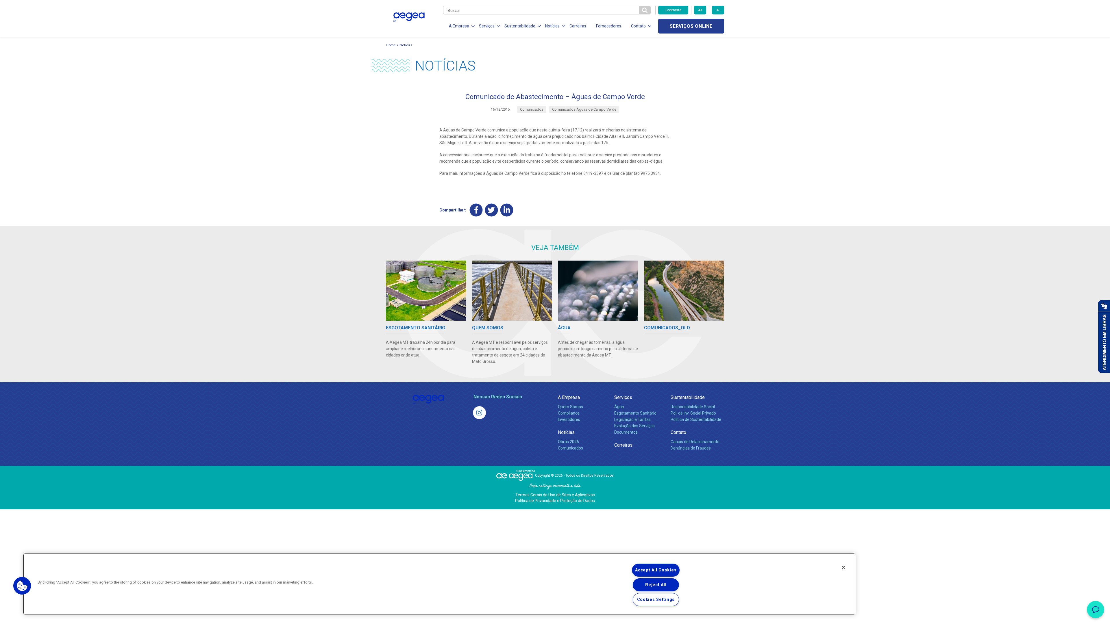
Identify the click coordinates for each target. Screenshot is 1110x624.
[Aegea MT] (479, 412)
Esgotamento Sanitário (635, 413)
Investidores (569, 419)
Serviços (623, 397)
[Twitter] (491, 209)
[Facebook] (476, 209)
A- (717, 10)
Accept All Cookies (655, 570)
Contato (678, 432)
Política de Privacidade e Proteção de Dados (555, 500)
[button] (22, 586)
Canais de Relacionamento (695, 441)
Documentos (626, 432)
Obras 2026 (568, 441)
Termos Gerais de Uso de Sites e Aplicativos (555, 495)
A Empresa (569, 397)
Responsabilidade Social (693, 406)
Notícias (405, 45)
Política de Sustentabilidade (696, 419)
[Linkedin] (506, 209)
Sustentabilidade (688, 397)
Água (619, 406)
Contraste (673, 10)
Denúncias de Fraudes (691, 448)
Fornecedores (608, 26)
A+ (700, 10)
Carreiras (577, 26)
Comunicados (570, 448)
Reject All (655, 584)
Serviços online (691, 26)
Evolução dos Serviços (634, 426)
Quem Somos (570, 406)
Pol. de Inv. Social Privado (693, 413)
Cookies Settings (656, 599)
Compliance (569, 413)
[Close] (843, 567)
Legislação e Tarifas (632, 419)
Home (391, 45)
